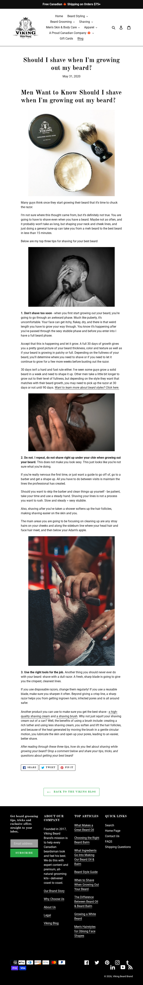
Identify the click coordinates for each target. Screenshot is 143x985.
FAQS (108, 841)
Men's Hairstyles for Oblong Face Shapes (85, 931)
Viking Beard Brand (123, 976)
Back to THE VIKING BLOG (74, 792)
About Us (50, 907)
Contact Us (112, 836)
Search (109, 825)
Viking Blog (51, 923)
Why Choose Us (54, 899)
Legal (47, 915)
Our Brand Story (54, 891)
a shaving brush (66, 716)
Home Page (112, 830)
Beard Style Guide (86, 872)
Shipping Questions (118, 847)
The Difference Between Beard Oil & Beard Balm (86, 901)
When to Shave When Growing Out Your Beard (86, 884)
